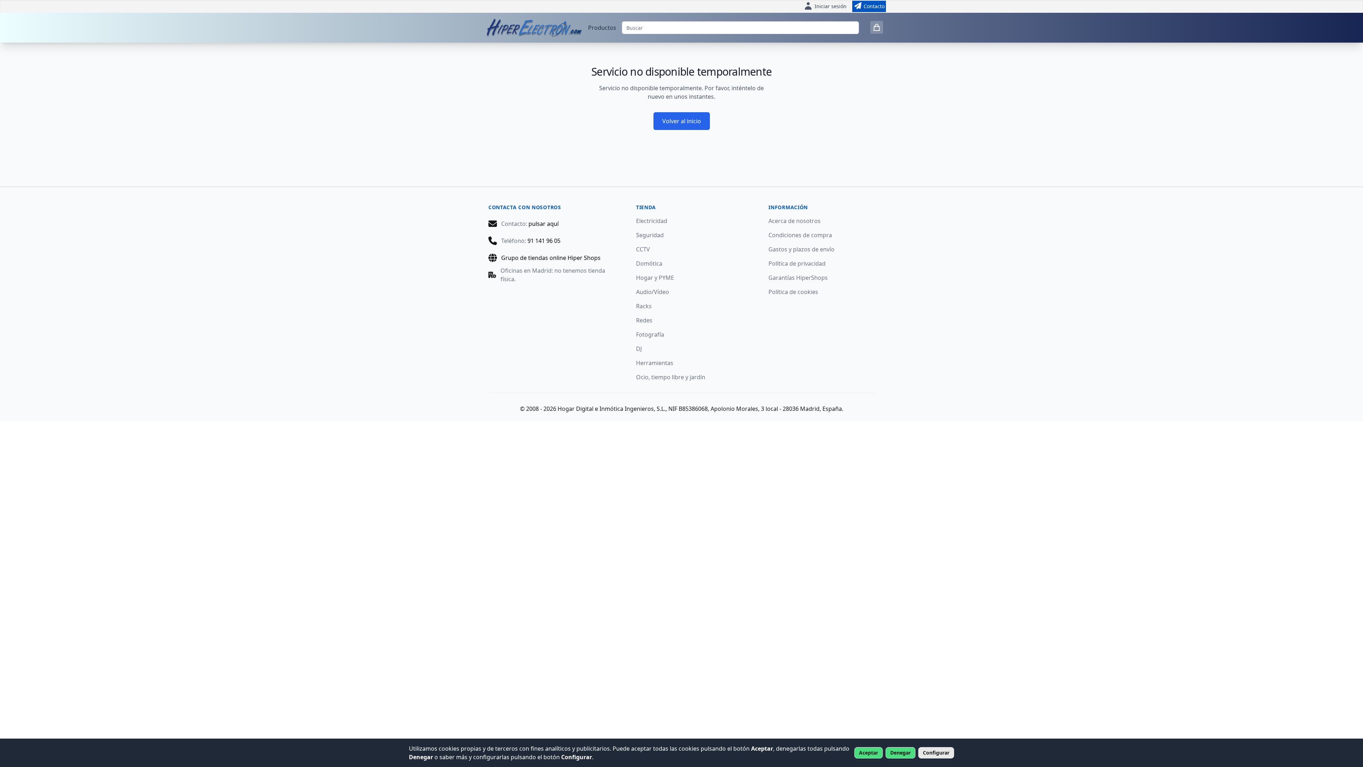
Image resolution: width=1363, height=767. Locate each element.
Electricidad (651, 221)
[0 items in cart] (876, 27)
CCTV (643, 249)
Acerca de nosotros (794, 221)
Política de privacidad (797, 263)
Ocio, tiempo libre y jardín (670, 377)
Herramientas (654, 363)
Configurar (936, 752)
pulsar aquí (544, 224)
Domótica (649, 263)
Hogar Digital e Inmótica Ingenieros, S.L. (612, 409)
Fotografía (650, 334)
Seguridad (650, 235)
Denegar (900, 752)
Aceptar (868, 752)
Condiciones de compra (800, 235)
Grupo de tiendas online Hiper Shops (551, 258)
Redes (644, 320)
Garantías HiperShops (798, 278)
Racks (644, 306)
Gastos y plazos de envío (801, 249)
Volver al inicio (681, 121)
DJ (639, 349)
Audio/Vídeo (652, 292)
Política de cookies (793, 292)
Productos (602, 28)
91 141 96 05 (543, 241)
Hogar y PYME (655, 278)
